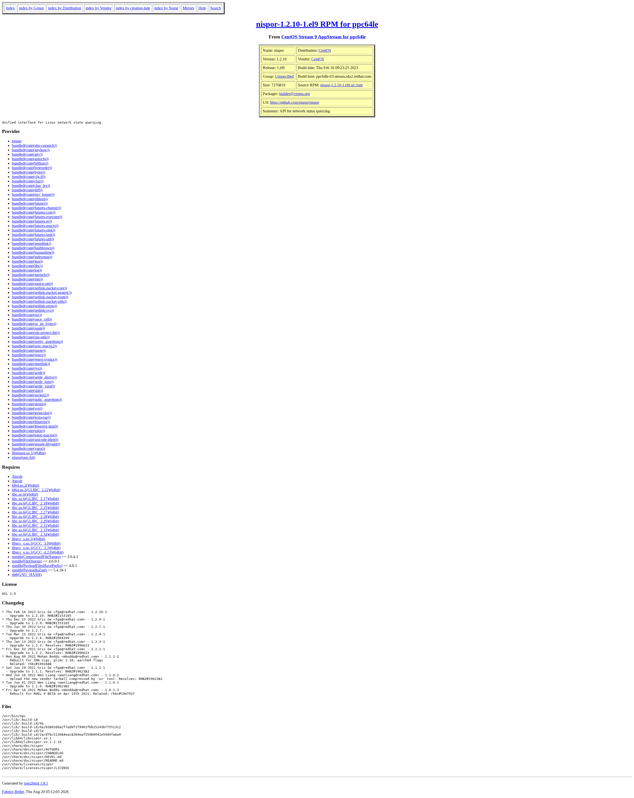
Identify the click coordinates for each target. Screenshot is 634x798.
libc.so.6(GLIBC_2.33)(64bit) (35, 530)
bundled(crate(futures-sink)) (33, 230)
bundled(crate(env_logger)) (33, 194)
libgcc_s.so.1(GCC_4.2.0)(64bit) (37, 552)
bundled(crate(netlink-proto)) (34, 306)
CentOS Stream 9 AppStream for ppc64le (323, 36)
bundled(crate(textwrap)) (31, 417)
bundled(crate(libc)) (27, 266)
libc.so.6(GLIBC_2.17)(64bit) (35, 499)
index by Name (166, 8)
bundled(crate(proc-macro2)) (34, 346)
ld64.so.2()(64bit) (25, 485)
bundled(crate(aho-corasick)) (34, 145)
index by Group (31, 8)
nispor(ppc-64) (23, 457)
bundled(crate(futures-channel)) (36, 208)
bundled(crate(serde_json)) (32, 382)
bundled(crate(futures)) (30, 203)
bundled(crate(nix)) (27, 315)
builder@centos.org (294, 94)
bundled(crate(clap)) (27, 181)
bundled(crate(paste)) (28, 328)
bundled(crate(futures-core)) (33, 212)
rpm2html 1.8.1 (36, 783)
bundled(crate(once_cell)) (32, 319)
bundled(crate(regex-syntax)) (34, 359)
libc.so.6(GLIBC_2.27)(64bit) (35, 512)
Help (202, 8)
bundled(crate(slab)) (27, 390)
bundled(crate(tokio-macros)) (34, 435)
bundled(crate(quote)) (29, 350)
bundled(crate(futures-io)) (32, 221)
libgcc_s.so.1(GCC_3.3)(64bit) (36, 548)
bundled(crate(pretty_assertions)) (37, 341)
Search (215, 8)
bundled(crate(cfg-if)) (28, 177)
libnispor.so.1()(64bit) (29, 453)
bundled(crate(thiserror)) (31, 422)
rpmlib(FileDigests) (27, 561)
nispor (17, 141)
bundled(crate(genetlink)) (31, 243)
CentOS (324, 50)
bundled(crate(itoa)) (27, 261)
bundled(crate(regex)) (29, 355)
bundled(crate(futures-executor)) (37, 217)
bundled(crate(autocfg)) (30, 159)
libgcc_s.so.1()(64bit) (28, 539)
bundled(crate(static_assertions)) (37, 399)
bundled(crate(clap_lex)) (31, 185)
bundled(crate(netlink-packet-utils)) (39, 301)
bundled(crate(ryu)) (27, 368)
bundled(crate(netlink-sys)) (33, 310)
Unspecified (284, 76)
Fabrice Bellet (13, 792)
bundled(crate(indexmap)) (32, 257)
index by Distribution (64, 8)
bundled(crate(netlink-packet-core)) (39, 288)
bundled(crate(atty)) (27, 154)
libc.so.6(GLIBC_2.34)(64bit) (35, 534)
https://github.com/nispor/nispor (294, 102)
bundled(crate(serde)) (28, 373)
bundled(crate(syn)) (27, 408)
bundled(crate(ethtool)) (30, 199)
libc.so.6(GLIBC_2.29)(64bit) (35, 521)
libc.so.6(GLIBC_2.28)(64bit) (35, 517)
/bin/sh (17, 476)
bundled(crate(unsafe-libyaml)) (36, 444)
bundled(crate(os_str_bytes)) (34, 324)
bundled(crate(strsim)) (29, 404)
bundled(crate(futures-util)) (33, 239)
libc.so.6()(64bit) (25, 494)
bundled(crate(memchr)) (31, 275)
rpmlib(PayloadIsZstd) (29, 570)
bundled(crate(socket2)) (30, 395)
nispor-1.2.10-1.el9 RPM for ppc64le (317, 24)
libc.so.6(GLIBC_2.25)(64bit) (35, 508)
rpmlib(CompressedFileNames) (36, 557)
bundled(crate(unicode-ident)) (35, 440)
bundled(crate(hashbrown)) (33, 248)
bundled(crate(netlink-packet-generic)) (42, 292)
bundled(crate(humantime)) (33, 252)
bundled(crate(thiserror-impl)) (35, 426)
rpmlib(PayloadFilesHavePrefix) (37, 566)
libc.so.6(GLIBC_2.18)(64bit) (35, 503)
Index (10, 8)
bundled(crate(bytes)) (28, 172)
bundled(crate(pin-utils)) (31, 337)
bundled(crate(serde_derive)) (34, 377)
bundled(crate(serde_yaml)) (33, 386)
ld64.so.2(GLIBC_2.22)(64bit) (36, 490)
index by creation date (133, 8)
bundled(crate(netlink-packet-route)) (40, 297)
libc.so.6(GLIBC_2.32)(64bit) (35, 525)
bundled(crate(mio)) (27, 279)
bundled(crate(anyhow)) (31, 150)
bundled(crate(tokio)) (28, 431)
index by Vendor (98, 8)
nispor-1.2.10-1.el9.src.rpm (341, 85)
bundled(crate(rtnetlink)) (31, 364)
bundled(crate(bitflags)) (30, 163)
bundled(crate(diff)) (27, 190)
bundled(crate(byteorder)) (32, 168)
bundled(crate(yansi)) (28, 448)
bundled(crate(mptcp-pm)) (32, 284)
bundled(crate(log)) (27, 270)
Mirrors (188, 8)
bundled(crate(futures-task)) (33, 234)
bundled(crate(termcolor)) (32, 413)
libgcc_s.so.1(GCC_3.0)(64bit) (36, 543)
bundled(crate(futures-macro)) (35, 226)
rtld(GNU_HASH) (27, 574)
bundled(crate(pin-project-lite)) (36, 333)
